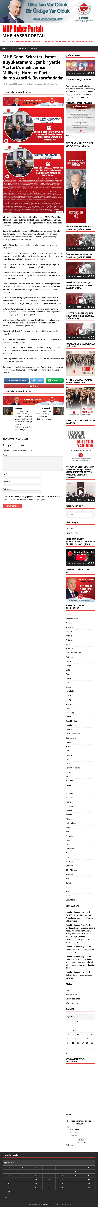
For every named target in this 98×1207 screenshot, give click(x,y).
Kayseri (69, 785)
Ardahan (69, 640)
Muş (68, 831)
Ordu (68, 844)
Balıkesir (69, 648)
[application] (80, 242)
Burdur (69, 674)
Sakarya (69, 857)
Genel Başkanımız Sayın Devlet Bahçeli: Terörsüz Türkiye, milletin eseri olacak (80, 949)
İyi (70, 1126)
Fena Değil (73, 1132)
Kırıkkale (69, 793)
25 (73, 1043)
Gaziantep (70, 712)
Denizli (68, 687)
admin (22, 84)
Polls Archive (71, 1145)
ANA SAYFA (6, 48)
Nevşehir (69, 836)
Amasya (69, 627)
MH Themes (45, 1204)
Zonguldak (70, 900)
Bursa (68, 678)
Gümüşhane (71, 738)
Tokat (68, 878)
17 (68, 1038)
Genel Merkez (54, 84)
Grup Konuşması (73, 734)
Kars (68, 776)
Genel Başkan (71, 721)
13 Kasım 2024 (11, 84)
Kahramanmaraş (73, 768)
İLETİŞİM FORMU (20, 48)
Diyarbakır (70, 691)
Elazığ (68, 699)
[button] (81, 242)
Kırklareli (69, 797)
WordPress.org (72, 1003)
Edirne (68, 695)
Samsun (69, 861)
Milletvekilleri (71, 823)
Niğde (68, 840)
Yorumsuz (73, 1135)
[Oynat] (69, 73)
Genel (46, 84)
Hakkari (69, 742)
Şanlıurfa (69, 866)
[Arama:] (81, 515)
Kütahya (69, 806)
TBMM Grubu (71, 870)
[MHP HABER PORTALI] (49, 21)
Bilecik (68, 661)
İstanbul (69, 759)
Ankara (69, 631)
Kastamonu (71, 780)
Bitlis (68, 670)
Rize (67, 853)
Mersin (69, 819)
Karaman (70, 772)
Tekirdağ (69, 874)
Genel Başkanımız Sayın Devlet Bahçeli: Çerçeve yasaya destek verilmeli (79, 975)
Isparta (69, 755)
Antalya (69, 636)
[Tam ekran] (92, 73)
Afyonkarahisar (72, 618)
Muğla (68, 827)
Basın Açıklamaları (36, 84)
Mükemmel (74, 1129)
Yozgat (69, 895)
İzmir (68, 763)
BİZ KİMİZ (35, 48)
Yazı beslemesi (72, 994)
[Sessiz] (88, 73)
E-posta (6, 481)
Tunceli (69, 883)
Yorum (5, 455)
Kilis (67, 789)
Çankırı (68, 682)
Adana (68, 614)
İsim (4, 474)
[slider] (79, 73)
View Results (81, 1142)
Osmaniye (70, 848)
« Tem (68, 1053)
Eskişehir (69, 708)
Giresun (69, 729)
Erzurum (69, 704)
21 (87, 1038)
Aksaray (69, 623)
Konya (68, 802)
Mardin (69, 814)
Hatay (68, 746)
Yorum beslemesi (73, 999)
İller (67, 750)
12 (78, 1034)
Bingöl (68, 665)
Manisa (69, 810)
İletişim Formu (72, 533)
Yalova (68, 891)
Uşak (68, 887)
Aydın (68, 644)
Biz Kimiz (70, 528)
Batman (69, 657)
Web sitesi (7, 489)
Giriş (68, 990)
